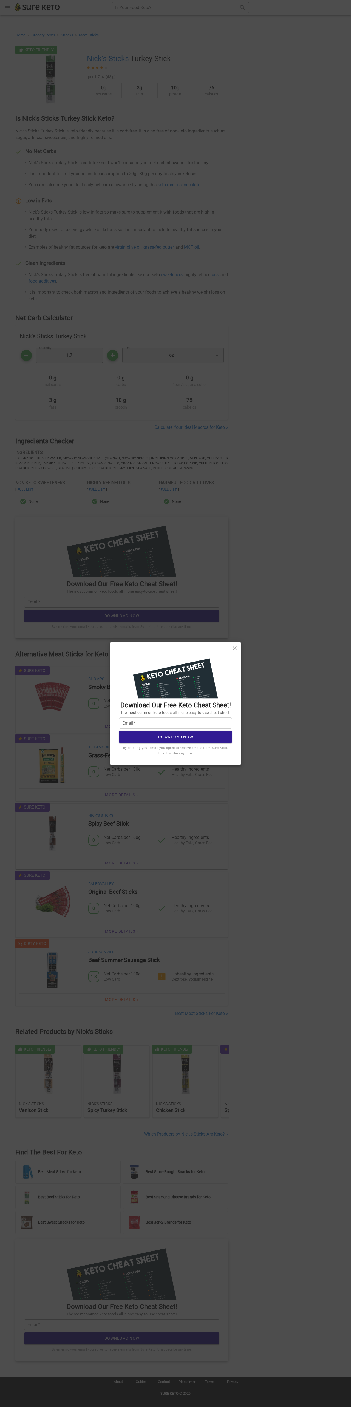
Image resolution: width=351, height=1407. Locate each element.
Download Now (175, 736)
